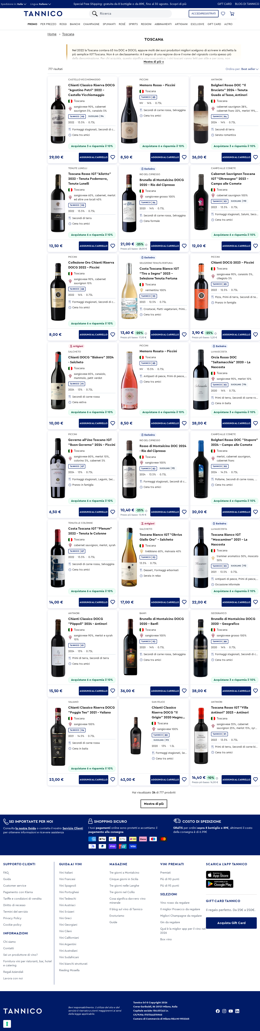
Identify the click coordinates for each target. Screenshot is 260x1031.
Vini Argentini (67, 944)
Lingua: (39, 4)
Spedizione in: (12, 4)
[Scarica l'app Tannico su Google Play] (219, 884)
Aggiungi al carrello (93, 157)
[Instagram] (224, 1011)
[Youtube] (230, 1011)
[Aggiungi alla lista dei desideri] (112, 157)
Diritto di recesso (14, 905)
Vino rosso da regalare (175, 902)
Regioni (146, 24)
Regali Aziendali (13, 972)
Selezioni (168, 894)
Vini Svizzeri (66, 911)
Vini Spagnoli (67, 885)
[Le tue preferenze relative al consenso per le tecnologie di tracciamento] (7, 1024)
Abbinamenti (163, 24)
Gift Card (225, 4)
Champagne (91, 24)
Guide (113, 922)
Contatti (8, 948)
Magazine (118, 864)
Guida (7, 879)
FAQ (6, 872)
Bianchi (75, 24)
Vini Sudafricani (69, 957)
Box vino (166, 939)
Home (52, 34)
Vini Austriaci (67, 905)
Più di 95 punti (169, 885)
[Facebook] (217, 1011)
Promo (32, 24)
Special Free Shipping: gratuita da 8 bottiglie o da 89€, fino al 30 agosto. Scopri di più (130, 4)
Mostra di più (154, 803)
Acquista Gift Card (231, 923)
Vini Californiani (69, 937)
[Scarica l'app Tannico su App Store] (218, 875)
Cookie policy (12, 924)
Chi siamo (9, 941)
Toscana (68, 34)
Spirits (133, 24)
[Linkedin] (237, 1011)
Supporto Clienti (19, 864)
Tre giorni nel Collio (122, 892)
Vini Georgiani (68, 924)
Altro (228, 24)
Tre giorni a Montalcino (124, 872)
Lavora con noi (13, 978)
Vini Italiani (66, 872)
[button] (223, 13)
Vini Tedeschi (67, 898)
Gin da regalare (170, 922)
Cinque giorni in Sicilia (123, 879)
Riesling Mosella (69, 970)
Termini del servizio (15, 911)
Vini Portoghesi (69, 892)
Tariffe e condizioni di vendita (22, 898)
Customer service (14, 885)
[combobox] (134, 13)
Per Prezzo (48, 24)
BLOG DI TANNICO (247, 4)
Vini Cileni (65, 931)
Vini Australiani (68, 950)
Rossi (63, 24)
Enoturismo (116, 915)
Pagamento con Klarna (18, 892)
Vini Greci (65, 918)
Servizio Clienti (73, 828)
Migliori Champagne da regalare (181, 915)
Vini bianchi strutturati (73, 963)
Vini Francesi (67, 879)
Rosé (122, 24)
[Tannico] (43, 13)
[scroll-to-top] (251, 1011)
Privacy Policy (12, 918)
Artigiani (181, 24)
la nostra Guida (25, 828)
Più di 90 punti (169, 879)
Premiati (165, 872)
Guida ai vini (70, 864)
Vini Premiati (172, 864)
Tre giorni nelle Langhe (124, 885)
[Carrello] (232, 13)
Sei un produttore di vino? (20, 955)
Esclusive (197, 24)
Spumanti (109, 24)
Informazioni (15, 933)
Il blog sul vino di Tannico (126, 909)
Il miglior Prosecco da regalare (180, 909)
